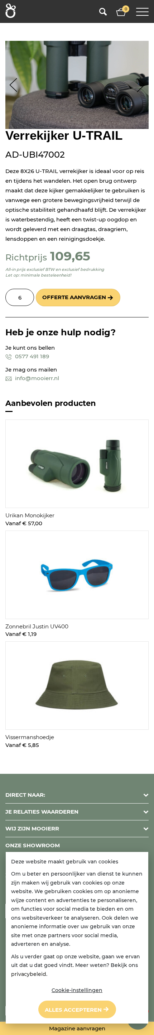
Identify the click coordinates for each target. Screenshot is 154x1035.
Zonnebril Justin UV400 (36, 626)
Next (141, 85)
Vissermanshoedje (29, 737)
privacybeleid (28, 974)
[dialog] (77, 938)
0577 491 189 (31, 356)
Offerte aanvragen (74, 297)
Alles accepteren (73, 1009)
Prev (13, 85)
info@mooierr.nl (36, 378)
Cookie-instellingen (77, 990)
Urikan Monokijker (29, 515)
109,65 (70, 256)
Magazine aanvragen (77, 1028)
